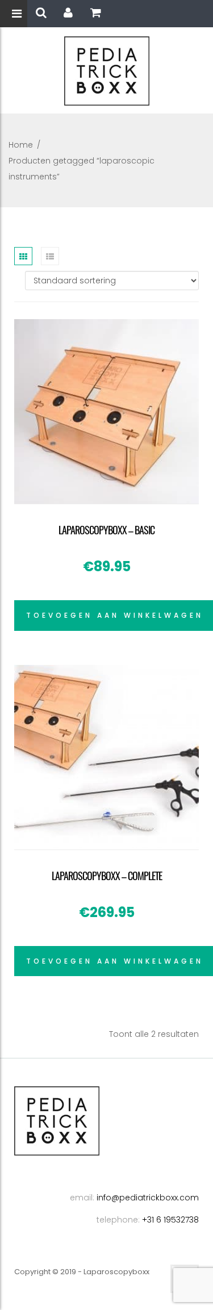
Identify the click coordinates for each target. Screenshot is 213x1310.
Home (21, 144)
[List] (50, 256)
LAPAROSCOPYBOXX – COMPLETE (107, 875)
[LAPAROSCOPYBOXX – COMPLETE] (106, 757)
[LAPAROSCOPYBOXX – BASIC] (106, 411)
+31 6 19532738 (170, 1219)
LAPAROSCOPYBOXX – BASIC (106, 529)
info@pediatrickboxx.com (148, 1197)
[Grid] (23, 256)
